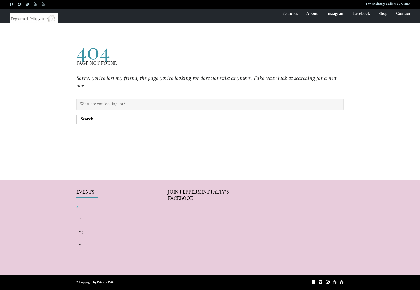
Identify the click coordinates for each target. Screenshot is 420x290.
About (312, 14)
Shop (383, 14)
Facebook (361, 14)
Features (290, 14)
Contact (403, 14)
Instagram (335, 14)
